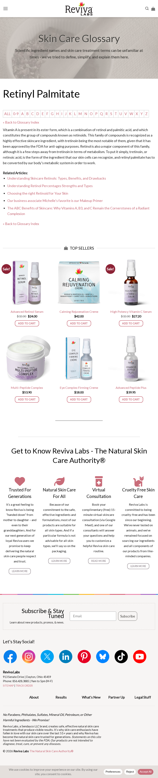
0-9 (16, 114)
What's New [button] (91, 697)
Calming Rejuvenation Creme (79, 311)
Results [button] (61, 697)
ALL (7, 114)
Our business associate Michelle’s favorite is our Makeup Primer (55, 200)
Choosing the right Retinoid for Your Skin (37, 193)
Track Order (24, 685)
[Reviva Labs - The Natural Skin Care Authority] (79, 8)
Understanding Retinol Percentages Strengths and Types (50, 186)
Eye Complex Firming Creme (79, 387)
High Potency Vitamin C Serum (131, 311)
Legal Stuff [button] (142, 697)
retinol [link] (101, 130)
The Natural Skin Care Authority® (51, 751)
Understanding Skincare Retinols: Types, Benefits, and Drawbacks (56, 178)
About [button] (34, 697)
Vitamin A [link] (10, 130)
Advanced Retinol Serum (27, 311)
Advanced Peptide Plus (131, 387)
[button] (5, 8)
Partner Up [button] (116, 697)
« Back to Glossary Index (21, 122)
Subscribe (127, 616)
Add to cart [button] (27, 323)
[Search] (147, 9)
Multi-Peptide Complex (27, 387)
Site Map (8, 685)
